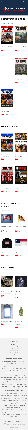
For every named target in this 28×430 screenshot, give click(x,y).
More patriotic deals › (7, 210)
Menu (4, 1)
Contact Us (14, 344)
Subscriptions (14, 354)
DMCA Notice (14, 352)
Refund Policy (14, 346)
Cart (25, 1)
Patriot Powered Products (14, 421)
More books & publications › (8, 23)
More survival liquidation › (8, 272)
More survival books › (6, 131)
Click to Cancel (14, 356)
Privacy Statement (14, 348)
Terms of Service (14, 350)
